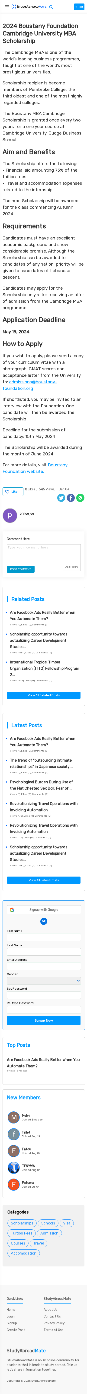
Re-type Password (20, 1003)
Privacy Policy (54, 1323)
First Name (14, 931)
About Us (50, 1310)
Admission (49, 1233)
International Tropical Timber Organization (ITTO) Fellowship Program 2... (44, 668)
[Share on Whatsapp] (80, 498)
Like (14, 492)
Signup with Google (43, 910)
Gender (12, 974)
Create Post (16, 1330)
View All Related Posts (44, 695)
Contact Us (52, 1316)
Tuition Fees (21, 1233)
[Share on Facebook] (71, 498)
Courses (18, 1243)
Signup (12, 1323)
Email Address (17, 959)
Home (11, 1310)
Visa (66, 1223)
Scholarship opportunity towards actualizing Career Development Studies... (38, 640)
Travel (38, 1243)
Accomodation (23, 1253)
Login (11, 1316)
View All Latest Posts (44, 880)
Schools (48, 1223)
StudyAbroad (26, 1350)
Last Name (14, 945)
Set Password (17, 988)
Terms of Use (54, 1330)
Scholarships (22, 1223)
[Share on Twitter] (61, 498)
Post (79, 6)
